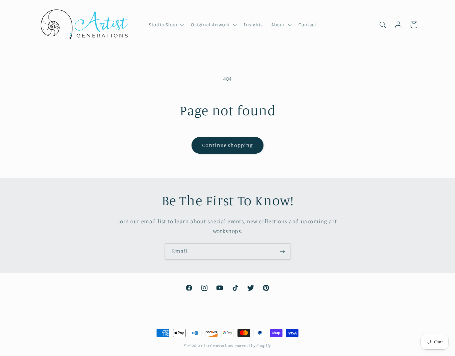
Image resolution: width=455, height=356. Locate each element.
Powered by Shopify (252, 345)
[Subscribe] (282, 251)
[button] (166, 24)
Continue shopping (227, 145)
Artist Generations (215, 345)
